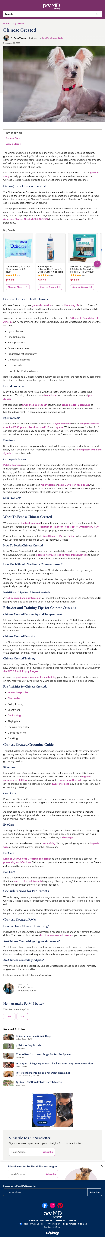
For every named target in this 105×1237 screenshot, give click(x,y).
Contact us (59, 1220)
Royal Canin (49, 536)
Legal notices (69, 1223)
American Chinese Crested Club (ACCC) (25, 219)
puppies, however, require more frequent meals (62, 554)
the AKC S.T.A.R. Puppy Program (21, 671)
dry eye (59, 427)
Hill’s (59, 536)
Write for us (46, 1220)
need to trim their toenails (28, 881)
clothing (22, 780)
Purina (71, 536)
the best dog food (31, 523)
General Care (13, 138)
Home (6, 23)
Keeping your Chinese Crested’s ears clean (26, 858)
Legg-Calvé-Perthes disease (73, 484)
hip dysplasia (48, 484)
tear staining (48, 843)
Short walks (14, 698)
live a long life (71, 305)
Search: (9, 14)
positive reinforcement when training (36, 677)
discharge (67, 837)
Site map (82, 1223)
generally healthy (41, 305)
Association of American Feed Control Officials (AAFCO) (68, 526)
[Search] (97, 14)
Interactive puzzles (18, 692)
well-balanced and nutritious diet (23, 598)
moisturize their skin (71, 780)
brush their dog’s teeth (34, 404)
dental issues (50, 395)
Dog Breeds (18, 23)
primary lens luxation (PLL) (34, 427)
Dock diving (14, 715)
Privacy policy (53, 1223)
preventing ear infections (17, 862)
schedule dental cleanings (76, 404)
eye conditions (63, 423)
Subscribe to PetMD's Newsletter (19, 1186)
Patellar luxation (12, 465)
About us (33, 1220)
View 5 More (13, 144)
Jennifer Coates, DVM (52, 38)
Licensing (71, 1220)
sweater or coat (60, 783)
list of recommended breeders (56, 935)
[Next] (97, 263)
